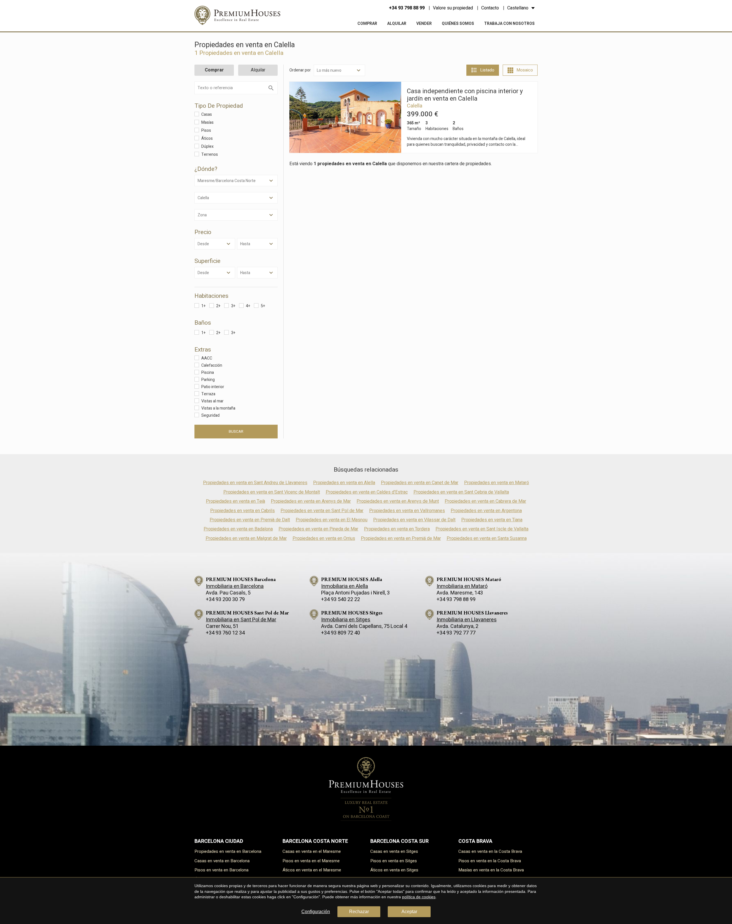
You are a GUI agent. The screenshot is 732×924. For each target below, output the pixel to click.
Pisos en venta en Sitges (393, 861)
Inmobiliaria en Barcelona (235, 586)
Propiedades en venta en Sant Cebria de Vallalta (461, 492)
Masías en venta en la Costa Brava (491, 870)
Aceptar (409, 911)
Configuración (315, 911)
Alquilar (396, 24)
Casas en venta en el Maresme (312, 851)
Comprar (367, 24)
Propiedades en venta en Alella (344, 482)
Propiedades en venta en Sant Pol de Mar (322, 510)
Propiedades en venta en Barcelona (227, 851)
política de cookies (418, 897)
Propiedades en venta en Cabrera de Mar (485, 501)
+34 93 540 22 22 (340, 599)
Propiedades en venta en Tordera (397, 529)
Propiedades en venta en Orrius (324, 538)
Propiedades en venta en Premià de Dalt (250, 519)
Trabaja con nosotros (509, 24)
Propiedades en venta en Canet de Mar (419, 482)
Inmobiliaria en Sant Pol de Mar (241, 620)
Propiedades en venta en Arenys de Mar (311, 501)
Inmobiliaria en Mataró (462, 586)
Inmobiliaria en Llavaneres (467, 620)
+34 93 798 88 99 (407, 8)
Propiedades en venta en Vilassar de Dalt (414, 519)
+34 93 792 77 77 (456, 633)
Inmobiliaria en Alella (344, 586)
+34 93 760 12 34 (225, 633)
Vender (424, 24)
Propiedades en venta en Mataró (496, 482)
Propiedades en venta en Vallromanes (407, 510)
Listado (487, 70)
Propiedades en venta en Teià (235, 501)
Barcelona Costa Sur (399, 841)
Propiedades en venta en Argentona (486, 510)
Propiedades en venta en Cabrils (242, 510)
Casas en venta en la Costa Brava (490, 851)
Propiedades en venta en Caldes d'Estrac (367, 492)
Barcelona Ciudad (218, 841)
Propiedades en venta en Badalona (238, 529)
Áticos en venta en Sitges (394, 870)
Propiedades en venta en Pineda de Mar (318, 529)
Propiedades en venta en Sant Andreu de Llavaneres (255, 482)
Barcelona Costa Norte (315, 841)
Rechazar (359, 911)
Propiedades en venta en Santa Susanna (487, 538)
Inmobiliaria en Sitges (345, 620)
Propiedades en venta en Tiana (491, 519)
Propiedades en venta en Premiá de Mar (401, 538)
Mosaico (524, 70)
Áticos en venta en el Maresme (312, 870)
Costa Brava (475, 841)
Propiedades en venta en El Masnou (331, 519)
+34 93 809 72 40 (340, 633)
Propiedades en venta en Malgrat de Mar (246, 538)
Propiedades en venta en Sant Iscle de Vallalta (481, 529)
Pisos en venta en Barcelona (221, 870)
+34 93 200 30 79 (225, 599)
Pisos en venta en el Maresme (311, 861)
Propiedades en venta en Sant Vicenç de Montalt (271, 492)
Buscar (236, 431)
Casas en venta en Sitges (394, 851)
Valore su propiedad (453, 8)
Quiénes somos (458, 24)
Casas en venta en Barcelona (222, 861)
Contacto (490, 8)
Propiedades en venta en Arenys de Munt (398, 501)
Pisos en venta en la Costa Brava (489, 861)
